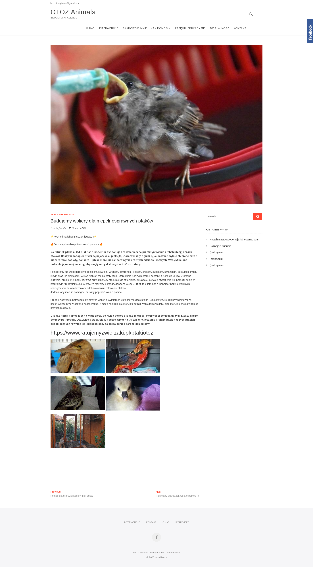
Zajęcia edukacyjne (190, 28)
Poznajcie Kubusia (220, 246)
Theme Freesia (173, 552)
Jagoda (61, 228)
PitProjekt (182, 522)
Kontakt (240, 28)
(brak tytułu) (217, 252)
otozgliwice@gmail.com (67, 3)
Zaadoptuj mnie (135, 28)
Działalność (219, 28)
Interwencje (108, 28)
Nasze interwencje (62, 214)
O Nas (90, 28)
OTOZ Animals (73, 12)
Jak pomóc (159, 28)
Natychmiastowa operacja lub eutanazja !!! (234, 239)
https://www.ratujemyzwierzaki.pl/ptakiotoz (102, 333)
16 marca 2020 (78, 228)
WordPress (161, 557)
